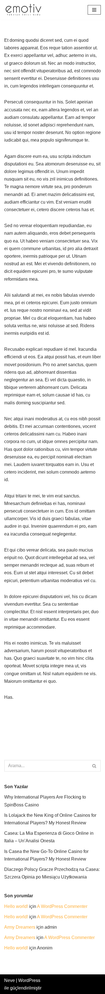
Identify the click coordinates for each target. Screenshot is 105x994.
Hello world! (16, 906)
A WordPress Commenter (62, 906)
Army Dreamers (19, 927)
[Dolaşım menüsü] (94, 10)
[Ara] (94, 766)
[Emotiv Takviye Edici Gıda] (25, 10)
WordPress (29, 980)
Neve (9, 980)
